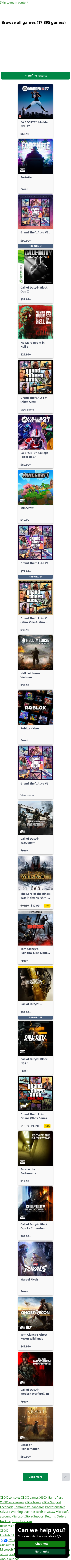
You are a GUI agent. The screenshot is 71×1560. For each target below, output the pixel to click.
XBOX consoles (10, 1497)
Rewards (6, 1526)
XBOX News (33, 1502)
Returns (50, 1516)
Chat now (41, 1543)
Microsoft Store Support (27, 1516)
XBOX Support (51, 1502)
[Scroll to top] (66, 1477)
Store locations (22, 1521)
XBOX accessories (12, 1502)
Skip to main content (14, 2)
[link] (35, 111)
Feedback (6, 1507)
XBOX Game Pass (51, 1497)
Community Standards (29, 1507)
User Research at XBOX (39, 1511)
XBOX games (30, 1497)
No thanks (42, 1551)
